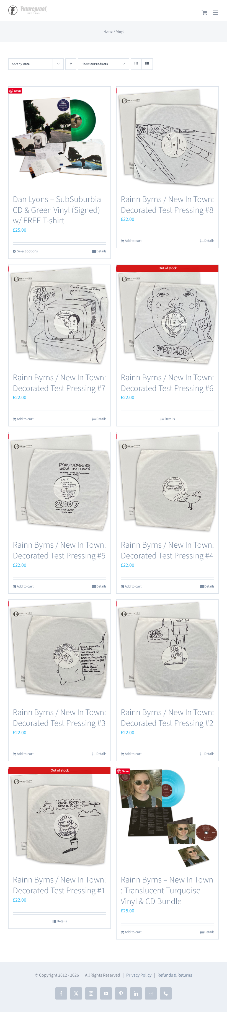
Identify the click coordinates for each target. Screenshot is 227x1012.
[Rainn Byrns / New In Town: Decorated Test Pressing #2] (167, 651)
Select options (27, 251)
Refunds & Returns (175, 975)
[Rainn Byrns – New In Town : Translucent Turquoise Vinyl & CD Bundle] (167, 818)
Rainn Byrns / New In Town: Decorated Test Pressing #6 (167, 382)
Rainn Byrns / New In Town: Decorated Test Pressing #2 (167, 717)
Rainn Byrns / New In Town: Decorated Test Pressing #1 (59, 885)
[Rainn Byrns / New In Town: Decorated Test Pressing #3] (59, 651)
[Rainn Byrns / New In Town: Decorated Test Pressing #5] (59, 483)
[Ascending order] (70, 64)
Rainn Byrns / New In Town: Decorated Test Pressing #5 (59, 550)
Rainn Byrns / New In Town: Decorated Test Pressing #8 (167, 204)
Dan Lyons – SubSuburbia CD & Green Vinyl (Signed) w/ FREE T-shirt (57, 210)
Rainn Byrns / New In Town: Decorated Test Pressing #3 (59, 717)
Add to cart (133, 240)
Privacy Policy (138, 975)
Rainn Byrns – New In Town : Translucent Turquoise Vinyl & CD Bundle (167, 890)
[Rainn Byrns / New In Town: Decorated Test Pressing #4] (167, 483)
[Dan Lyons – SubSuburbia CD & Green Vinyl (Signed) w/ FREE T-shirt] (59, 137)
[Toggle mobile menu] (216, 12)
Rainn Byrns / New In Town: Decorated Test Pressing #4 (167, 550)
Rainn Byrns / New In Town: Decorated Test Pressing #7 (59, 382)
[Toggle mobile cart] (204, 12)
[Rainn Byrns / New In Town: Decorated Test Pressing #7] (59, 316)
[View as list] (147, 64)
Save (17, 91)
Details (101, 251)
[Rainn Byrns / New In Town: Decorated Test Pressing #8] (167, 137)
